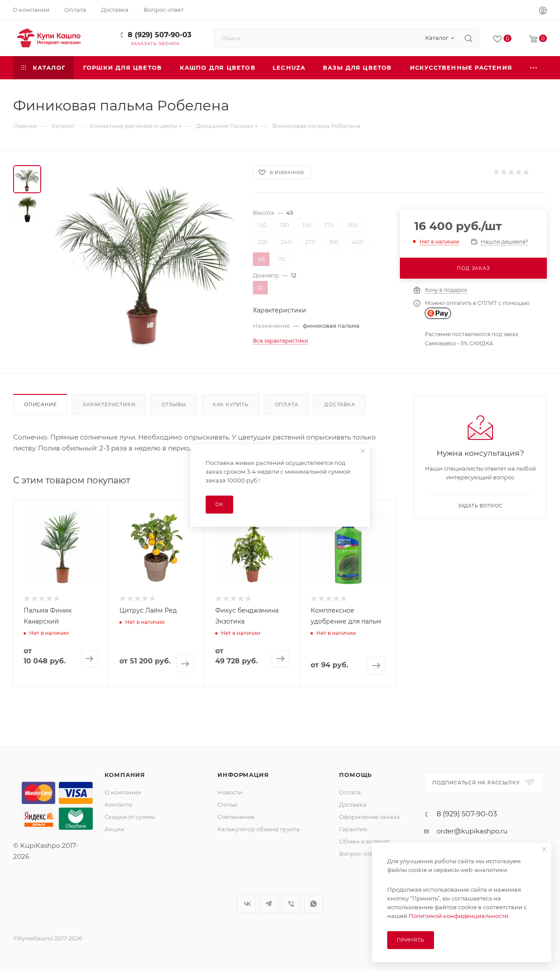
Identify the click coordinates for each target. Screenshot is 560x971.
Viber (291, 903)
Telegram (268, 903)
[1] (496, 172)
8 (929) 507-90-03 (159, 35)
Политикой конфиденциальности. (459, 915)
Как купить (230, 404)
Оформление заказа (369, 816)
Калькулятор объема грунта (258, 829)
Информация (243, 774)
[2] (503, 172)
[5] (525, 172)
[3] (510, 172)
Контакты (119, 804)
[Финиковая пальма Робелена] (144, 258)
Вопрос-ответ (359, 853)
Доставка (339, 404)
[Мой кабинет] (543, 11)
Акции (114, 829)
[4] (518, 172)
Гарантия (353, 829)
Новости (229, 792)
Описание (40, 404)
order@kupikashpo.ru (472, 831)
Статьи (227, 804)
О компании (123, 792)
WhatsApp (313, 903)
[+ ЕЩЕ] (534, 67)
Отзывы (173, 404)
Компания (125, 774)
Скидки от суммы (130, 816)
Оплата (286, 404)
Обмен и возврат (364, 841)
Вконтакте (246, 903)
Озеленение (236, 816)
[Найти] (468, 38)
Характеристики (109, 404)
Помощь (355, 774)
